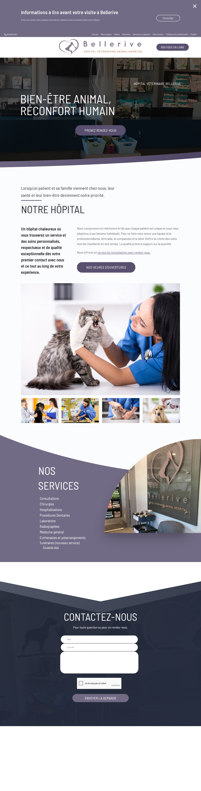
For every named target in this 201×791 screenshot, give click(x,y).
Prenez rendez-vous (100, 130)
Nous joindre (158, 34)
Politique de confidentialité (177, 34)
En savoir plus (51, 547)
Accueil (95, 34)
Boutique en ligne (172, 47)
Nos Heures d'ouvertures (106, 267)
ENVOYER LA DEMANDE (100, 698)
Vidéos (117, 34)
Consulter (168, 18)
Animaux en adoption (141, 34)
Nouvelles (126, 34)
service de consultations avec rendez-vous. (124, 252)
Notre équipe (106, 34)
